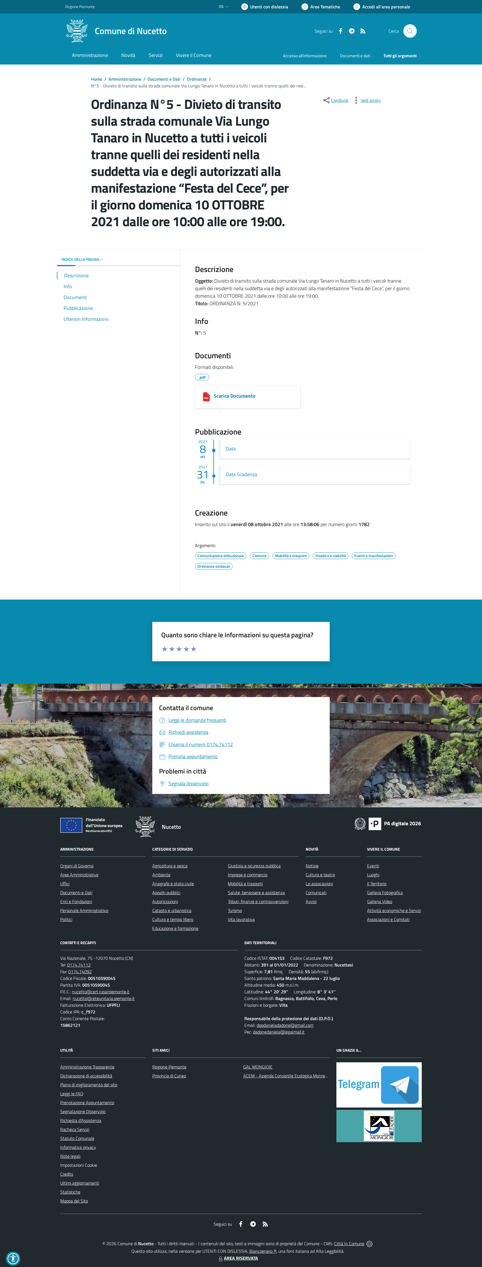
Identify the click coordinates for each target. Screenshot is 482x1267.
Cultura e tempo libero (172, 919)
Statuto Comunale (77, 1138)
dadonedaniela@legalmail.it (279, 1032)
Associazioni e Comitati (388, 919)
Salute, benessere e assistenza (256, 892)
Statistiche (70, 1192)
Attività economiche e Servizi (394, 910)
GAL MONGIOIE (258, 1066)
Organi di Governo (76, 865)
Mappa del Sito (74, 1200)
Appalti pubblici (166, 892)
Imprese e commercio (247, 874)
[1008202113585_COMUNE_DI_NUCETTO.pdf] (206, 396)
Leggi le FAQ (71, 1093)
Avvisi (311, 901)
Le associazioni (319, 883)
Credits (66, 1174)
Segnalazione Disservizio (82, 1111)
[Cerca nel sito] (410, 31)
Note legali (70, 1156)
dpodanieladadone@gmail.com (285, 1025)
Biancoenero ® (262, 1251)
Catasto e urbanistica (171, 910)
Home (96, 79)
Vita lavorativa (241, 919)
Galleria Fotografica (385, 892)
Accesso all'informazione (305, 56)
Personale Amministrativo (84, 910)
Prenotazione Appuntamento (87, 1102)
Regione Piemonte (80, 6)
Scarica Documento (235, 396)
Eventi (373, 865)
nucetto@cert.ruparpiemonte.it (100, 991)
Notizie (312, 865)
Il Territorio (376, 883)
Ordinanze (197, 79)
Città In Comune (349, 1243)
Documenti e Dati (164, 79)
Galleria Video (379, 901)
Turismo (235, 910)
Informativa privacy (78, 1147)
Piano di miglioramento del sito (88, 1084)
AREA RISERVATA (241, 1258)
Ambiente (161, 874)
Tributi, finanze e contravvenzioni (258, 901)
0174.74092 (80, 971)
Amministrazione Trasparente (87, 1066)
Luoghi (373, 874)
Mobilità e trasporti (245, 883)
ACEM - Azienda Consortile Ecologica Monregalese (290, 1075)
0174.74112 (79, 964)
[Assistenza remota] (369, 1243)
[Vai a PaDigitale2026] (388, 823)
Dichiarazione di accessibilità (86, 1075)
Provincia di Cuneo (169, 1075)
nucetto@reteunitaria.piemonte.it (104, 998)
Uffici (64, 883)
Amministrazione (125, 79)
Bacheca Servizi (74, 1129)
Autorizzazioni (165, 901)
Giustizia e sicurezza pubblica (254, 865)
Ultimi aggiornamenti (79, 1183)
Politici (66, 919)
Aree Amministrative (79, 874)
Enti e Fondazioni (76, 901)
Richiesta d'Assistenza (80, 1120)
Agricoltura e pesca (169, 865)
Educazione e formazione (175, 928)
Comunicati (316, 892)
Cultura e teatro (320, 874)
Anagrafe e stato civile (173, 883)
